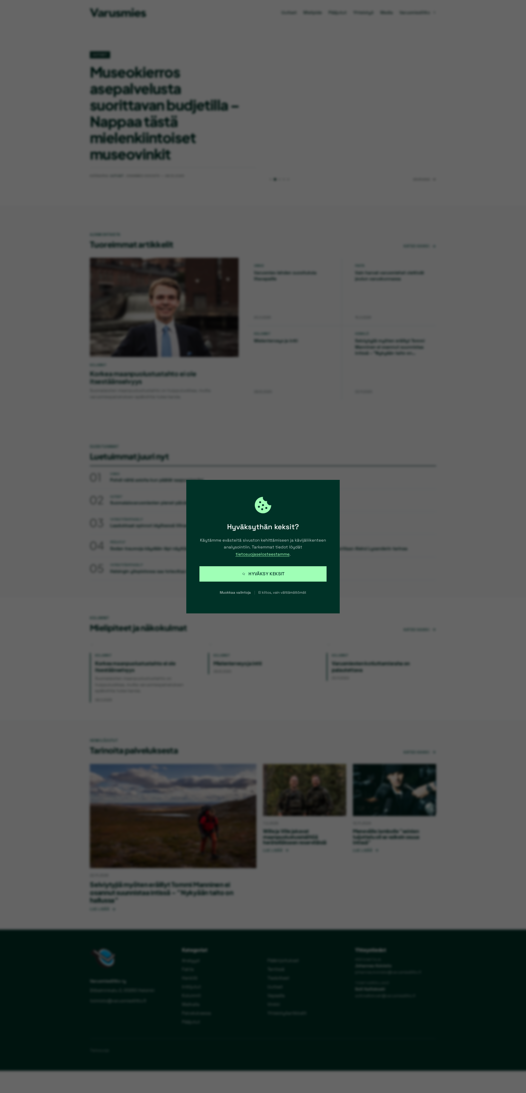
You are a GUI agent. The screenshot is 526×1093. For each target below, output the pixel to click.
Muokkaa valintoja (235, 592)
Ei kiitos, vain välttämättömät (282, 592)
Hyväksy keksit (266, 574)
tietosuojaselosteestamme (263, 554)
